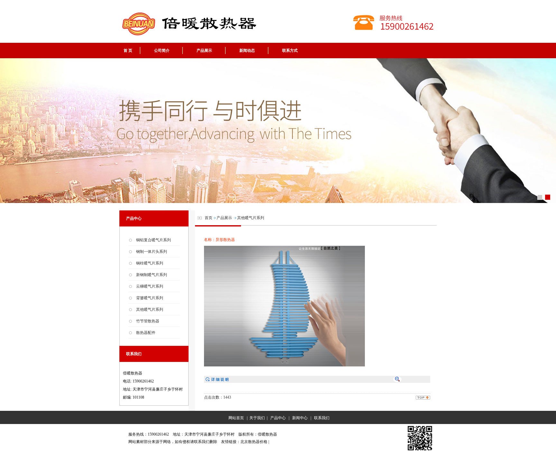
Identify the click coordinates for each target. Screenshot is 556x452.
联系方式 (290, 50)
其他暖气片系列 (149, 309)
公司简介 (162, 50)
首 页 (128, 50)
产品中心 (278, 418)
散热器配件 (145, 332)
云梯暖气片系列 (149, 286)
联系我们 (321, 418)
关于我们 (257, 418)
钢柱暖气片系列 (149, 263)
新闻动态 (247, 50)
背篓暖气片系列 (149, 298)
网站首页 (235, 418)
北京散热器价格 (253, 441)
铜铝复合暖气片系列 (153, 240)
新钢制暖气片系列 (151, 274)
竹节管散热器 (147, 321)
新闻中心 (300, 418)
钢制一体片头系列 (151, 251)
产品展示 (204, 50)
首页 (208, 218)
